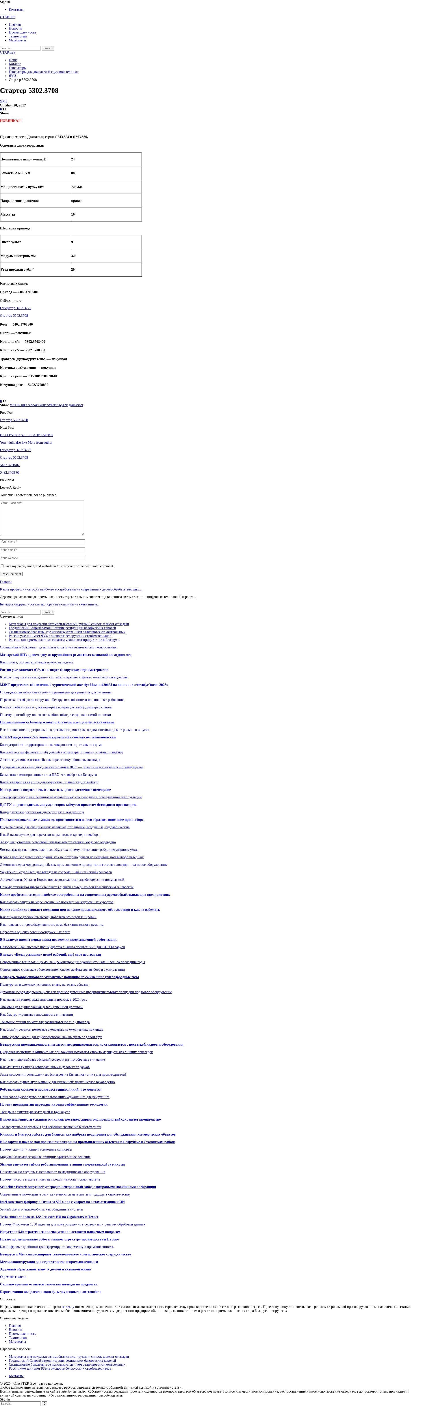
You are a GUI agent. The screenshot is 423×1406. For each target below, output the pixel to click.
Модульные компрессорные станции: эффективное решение (45, 1157)
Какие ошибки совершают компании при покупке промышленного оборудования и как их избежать (80, 909)
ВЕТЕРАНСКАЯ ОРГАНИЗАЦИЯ (26, 435)
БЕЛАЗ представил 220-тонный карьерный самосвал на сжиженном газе (58, 737)
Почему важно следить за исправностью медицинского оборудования (52, 1172)
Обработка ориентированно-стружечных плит (35, 932)
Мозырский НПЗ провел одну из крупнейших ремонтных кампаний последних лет (65, 655)
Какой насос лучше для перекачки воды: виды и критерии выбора (49, 834)
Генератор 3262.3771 (15, 308)
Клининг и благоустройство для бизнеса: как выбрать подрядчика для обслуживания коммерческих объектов (88, 1134)
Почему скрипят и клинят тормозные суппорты (36, 1149)
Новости (15, 28)
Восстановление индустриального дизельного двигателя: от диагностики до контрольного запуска (74, 730)
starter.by (68, 1307)
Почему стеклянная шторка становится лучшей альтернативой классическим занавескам (67, 887)
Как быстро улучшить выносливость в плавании (36, 1014)
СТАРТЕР (7, 17)
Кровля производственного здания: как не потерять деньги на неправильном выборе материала (72, 857)
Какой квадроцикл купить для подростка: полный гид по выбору (49, 782)
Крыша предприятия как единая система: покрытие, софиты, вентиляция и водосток (64, 677)
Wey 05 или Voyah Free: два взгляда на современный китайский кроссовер (56, 872)
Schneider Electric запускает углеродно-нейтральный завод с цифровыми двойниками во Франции (78, 1187)
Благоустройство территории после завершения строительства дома (51, 745)
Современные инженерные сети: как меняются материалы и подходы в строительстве (65, 1194)
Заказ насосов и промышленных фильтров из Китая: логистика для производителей (63, 1074)
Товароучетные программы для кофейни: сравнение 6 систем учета (50, 1127)
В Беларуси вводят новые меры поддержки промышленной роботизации (58, 939)
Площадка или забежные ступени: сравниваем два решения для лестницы (55, 692)
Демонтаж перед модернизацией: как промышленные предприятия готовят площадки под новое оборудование (83, 864)
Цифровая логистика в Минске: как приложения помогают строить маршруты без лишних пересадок (76, 1052)
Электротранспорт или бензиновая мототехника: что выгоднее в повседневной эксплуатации (71, 797)
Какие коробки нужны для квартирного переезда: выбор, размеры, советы (56, 707)
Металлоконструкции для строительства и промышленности (49, 1262)
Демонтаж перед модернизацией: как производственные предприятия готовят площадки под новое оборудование (86, 992)
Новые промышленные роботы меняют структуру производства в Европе (59, 1239)
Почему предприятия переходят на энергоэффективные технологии (54, 1104)
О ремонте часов (13, 1277)
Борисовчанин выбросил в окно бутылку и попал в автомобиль (50, 1292)
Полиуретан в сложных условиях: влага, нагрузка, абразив (44, 984)
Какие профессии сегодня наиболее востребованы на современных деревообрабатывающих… (71, 589)
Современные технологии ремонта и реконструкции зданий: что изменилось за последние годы (72, 962)
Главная (15, 24)
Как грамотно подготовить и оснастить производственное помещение (55, 789)
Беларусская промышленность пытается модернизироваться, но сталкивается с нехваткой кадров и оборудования (92, 1044)
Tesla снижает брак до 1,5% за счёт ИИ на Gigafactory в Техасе (49, 1217)
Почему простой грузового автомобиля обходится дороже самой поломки (55, 715)
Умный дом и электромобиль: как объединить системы (41, 1209)
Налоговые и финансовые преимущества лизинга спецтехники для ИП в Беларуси (62, 947)
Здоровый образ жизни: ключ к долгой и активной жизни (45, 1269)
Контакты (16, 9)
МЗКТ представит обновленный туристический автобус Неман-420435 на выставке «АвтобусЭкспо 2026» (84, 685)
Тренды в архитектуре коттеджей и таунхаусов (35, 1112)
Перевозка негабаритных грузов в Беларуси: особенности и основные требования (62, 700)
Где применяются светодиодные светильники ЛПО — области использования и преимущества (71, 767)
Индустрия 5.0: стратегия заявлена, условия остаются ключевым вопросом (60, 1232)
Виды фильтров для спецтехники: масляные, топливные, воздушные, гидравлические (65, 827)
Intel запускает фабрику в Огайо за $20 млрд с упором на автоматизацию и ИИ (62, 1202)
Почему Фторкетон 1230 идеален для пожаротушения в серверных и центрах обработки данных (72, 1224)
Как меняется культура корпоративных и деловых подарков (45, 1067)
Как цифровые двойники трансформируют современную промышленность (56, 1247)
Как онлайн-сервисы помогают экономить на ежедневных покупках (51, 1029)
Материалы (17, 40)
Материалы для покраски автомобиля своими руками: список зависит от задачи (69, 624)
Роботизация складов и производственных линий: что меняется (51, 1089)
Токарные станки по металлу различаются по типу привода (45, 1022)
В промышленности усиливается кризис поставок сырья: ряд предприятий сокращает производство (80, 1119)
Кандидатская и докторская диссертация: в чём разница (42, 812)
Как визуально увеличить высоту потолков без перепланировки (48, 917)
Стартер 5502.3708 (14, 315)
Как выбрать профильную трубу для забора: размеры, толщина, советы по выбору (61, 752)
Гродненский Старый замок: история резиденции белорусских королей (62, 628)
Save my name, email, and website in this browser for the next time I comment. (59, 566)
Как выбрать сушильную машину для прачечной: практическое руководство (57, 1082)
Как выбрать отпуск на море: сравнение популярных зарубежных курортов (56, 902)
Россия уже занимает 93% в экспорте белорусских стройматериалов (60, 636)
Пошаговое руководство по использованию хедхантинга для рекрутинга (54, 1097)
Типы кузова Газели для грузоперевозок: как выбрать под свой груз (51, 1037)
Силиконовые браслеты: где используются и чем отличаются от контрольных (67, 632)
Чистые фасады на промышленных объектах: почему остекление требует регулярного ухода (69, 849)
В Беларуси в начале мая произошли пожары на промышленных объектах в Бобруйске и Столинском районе (87, 1142)
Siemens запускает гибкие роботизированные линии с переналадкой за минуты (62, 1164)
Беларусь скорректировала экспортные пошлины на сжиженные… (50, 604)
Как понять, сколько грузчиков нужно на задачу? (36, 662)
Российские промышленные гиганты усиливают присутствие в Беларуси (64, 640)
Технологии (18, 36)
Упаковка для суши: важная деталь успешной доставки (41, 1007)
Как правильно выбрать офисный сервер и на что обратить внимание (52, 1059)
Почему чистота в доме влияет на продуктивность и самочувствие (50, 1179)
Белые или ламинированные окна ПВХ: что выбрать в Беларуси (48, 775)
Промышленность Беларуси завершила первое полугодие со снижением (57, 722)
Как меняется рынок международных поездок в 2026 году (43, 999)
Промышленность (22, 32)
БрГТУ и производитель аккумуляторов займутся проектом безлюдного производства (68, 804)
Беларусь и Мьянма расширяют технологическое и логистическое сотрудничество (65, 1254)
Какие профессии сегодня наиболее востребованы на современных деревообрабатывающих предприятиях (85, 894)
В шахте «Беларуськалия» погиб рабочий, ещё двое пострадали (50, 954)
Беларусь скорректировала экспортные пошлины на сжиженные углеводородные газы (69, 977)
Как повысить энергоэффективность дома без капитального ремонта (52, 924)
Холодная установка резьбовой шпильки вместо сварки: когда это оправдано (58, 842)
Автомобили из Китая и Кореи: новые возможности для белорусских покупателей (62, 879)
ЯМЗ (3, 101)
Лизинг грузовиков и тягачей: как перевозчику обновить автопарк (50, 760)
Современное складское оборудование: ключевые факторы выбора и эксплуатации (62, 969)
